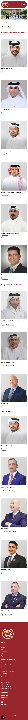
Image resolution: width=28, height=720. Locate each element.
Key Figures (4, 673)
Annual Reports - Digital (7, 662)
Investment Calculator (6, 688)
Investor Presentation (6, 669)
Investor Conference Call (7, 671)
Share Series (4, 684)
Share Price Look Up (6, 686)
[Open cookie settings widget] (3, 717)
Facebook (5, 695)
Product (3, 645)
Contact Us (4, 651)
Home (2, 22)
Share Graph (4, 680)
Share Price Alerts (5, 682)
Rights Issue (4, 656)
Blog (2, 649)
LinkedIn (5, 702)
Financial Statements (6, 667)
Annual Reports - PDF (6, 665)
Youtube (5, 704)
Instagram (5, 697)
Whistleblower (5, 654)
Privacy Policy (14, 718)
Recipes (3, 647)
